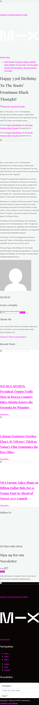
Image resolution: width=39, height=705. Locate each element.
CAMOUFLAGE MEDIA (9, 703)
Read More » (5, 414)
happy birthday (9, 65)
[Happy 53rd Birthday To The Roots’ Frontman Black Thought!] (12, 106)
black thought (9, 62)
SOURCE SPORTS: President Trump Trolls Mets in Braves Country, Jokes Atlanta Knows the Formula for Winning (16, 396)
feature (26, 62)
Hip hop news (21, 65)
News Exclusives (30, 68)
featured (33, 62)
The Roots (8, 71)
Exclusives (19, 62)
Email (2, 568)
